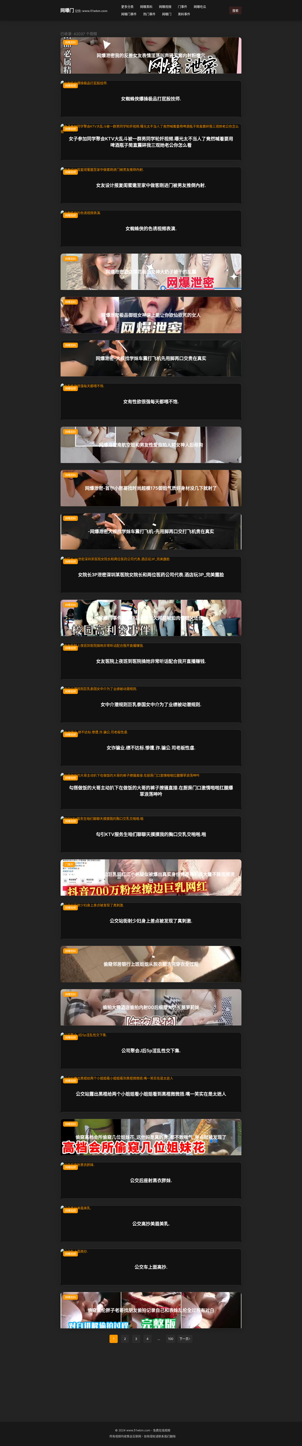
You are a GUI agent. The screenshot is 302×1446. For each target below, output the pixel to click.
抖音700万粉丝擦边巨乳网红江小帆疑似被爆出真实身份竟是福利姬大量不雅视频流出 (151, 877)
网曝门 (67, 10)
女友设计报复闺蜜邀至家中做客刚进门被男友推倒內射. (151, 185)
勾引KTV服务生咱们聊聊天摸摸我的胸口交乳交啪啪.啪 (151, 834)
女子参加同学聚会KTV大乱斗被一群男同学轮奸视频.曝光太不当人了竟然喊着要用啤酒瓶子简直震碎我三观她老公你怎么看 (151, 142)
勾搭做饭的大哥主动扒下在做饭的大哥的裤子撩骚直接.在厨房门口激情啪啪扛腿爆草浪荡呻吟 (151, 791)
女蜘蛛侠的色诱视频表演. (151, 228)
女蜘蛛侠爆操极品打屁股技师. (151, 98)
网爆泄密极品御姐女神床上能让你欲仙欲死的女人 (151, 315)
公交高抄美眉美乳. (151, 1223)
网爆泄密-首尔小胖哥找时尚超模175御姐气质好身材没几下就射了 (151, 488)
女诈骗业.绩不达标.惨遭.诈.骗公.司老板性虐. (151, 747)
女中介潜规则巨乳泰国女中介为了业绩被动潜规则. (151, 704)
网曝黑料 (146, 7)
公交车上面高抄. (151, 1267)
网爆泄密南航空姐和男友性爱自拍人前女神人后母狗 (151, 445)
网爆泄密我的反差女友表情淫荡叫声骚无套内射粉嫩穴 (151, 55)
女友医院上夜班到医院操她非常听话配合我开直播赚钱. (151, 661)
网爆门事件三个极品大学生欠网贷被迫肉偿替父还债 (151, 618)
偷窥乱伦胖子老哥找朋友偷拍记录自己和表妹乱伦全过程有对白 (151, 1310)
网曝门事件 (129, 14)
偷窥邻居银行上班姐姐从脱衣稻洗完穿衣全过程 (151, 964)
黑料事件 (184, 14)
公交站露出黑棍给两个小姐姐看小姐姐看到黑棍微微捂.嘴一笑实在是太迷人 (151, 1094)
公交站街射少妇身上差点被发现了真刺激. (151, 920)
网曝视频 (165, 7)
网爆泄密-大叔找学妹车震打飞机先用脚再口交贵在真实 (151, 358)
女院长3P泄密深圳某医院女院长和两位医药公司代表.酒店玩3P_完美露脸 (151, 574)
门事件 (182, 7)
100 (170, 1339)
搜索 (235, 10)
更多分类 (127, 7)
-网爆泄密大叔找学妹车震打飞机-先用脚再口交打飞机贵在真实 (151, 531)
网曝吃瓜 (200, 7)
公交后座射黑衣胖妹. (151, 1180)
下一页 (184, 1339)
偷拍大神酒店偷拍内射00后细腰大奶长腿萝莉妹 (151, 1007)
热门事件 (149, 14)
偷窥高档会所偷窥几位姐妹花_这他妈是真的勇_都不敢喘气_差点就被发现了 (151, 1137)
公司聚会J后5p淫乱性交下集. (151, 1050)
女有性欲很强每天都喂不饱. (151, 401)
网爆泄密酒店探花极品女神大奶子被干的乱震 (151, 271)
